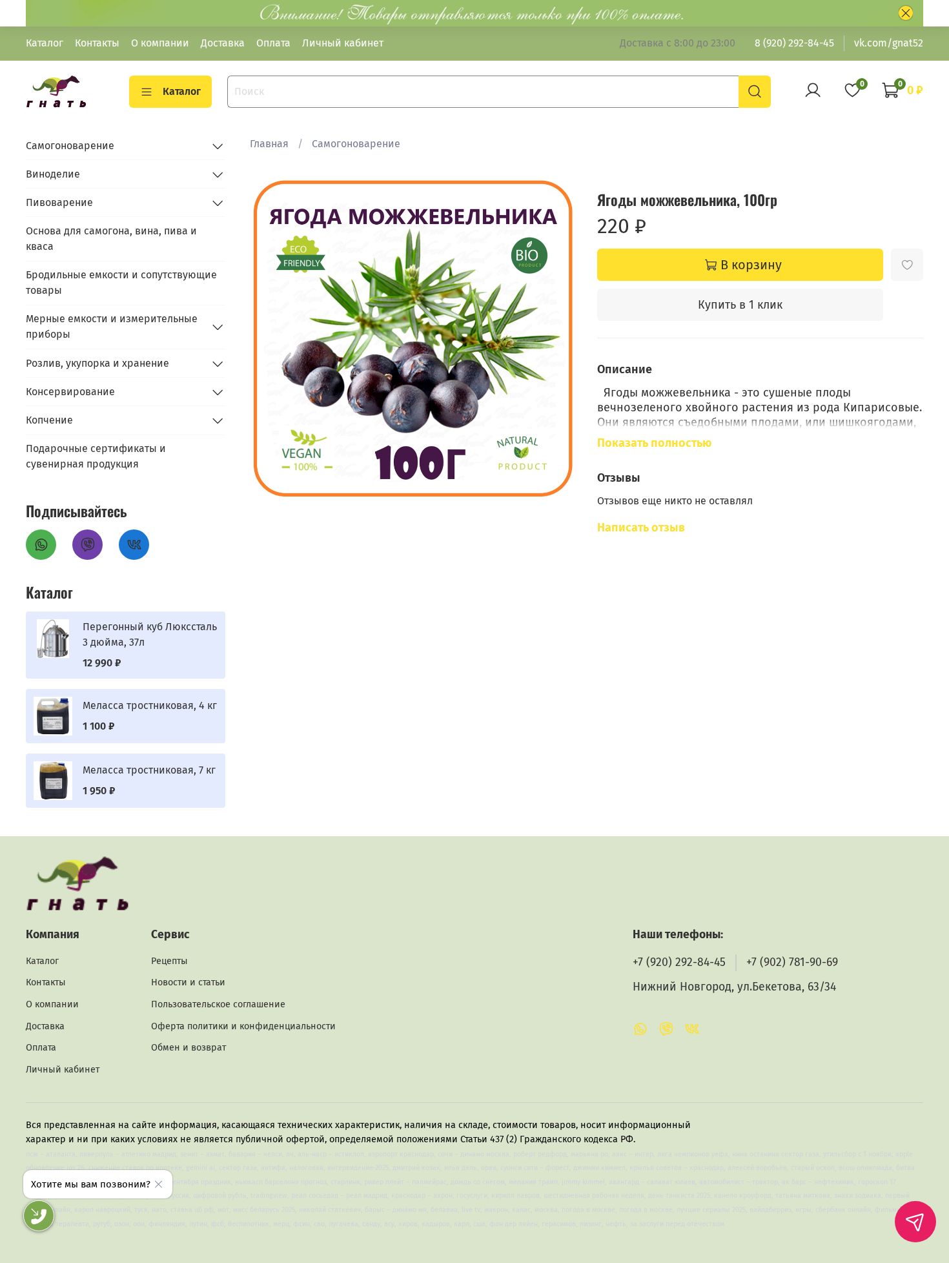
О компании (160, 43)
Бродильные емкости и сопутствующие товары (121, 282)
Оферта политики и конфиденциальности (243, 1026)
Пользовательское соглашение (218, 1004)
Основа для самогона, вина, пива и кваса (111, 238)
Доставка (223, 43)
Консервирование (70, 391)
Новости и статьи (188, 982)
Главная (269, 144)
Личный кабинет (342, 43)
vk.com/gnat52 (888, 43)
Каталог (44, 43)
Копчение (49, 420)
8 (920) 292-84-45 (794, 43)
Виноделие (53, 174)
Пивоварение (59, 202)
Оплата (273, 43)
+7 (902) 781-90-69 (792, 962)
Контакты (97, 43)
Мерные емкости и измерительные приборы (112, 326)
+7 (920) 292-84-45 (679, 962)
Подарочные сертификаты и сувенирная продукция (96, 456)
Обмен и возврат (188, 1047)
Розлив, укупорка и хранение (97, 363)
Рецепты (169, 961)
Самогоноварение (356, 144)
